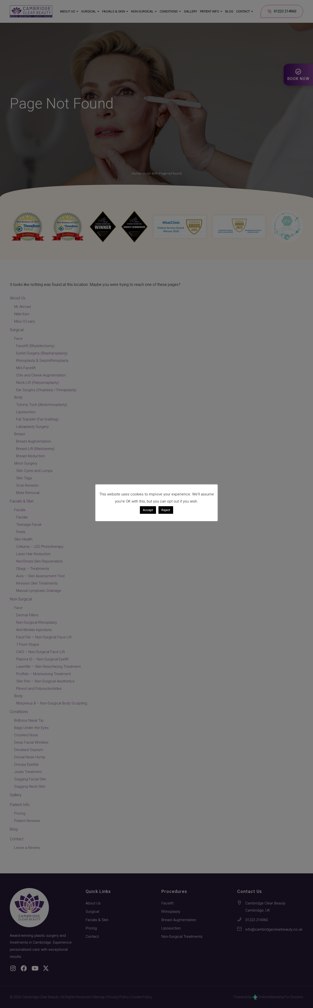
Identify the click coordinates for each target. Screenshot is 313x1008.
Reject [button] (165, 510)
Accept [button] (148, 510)
